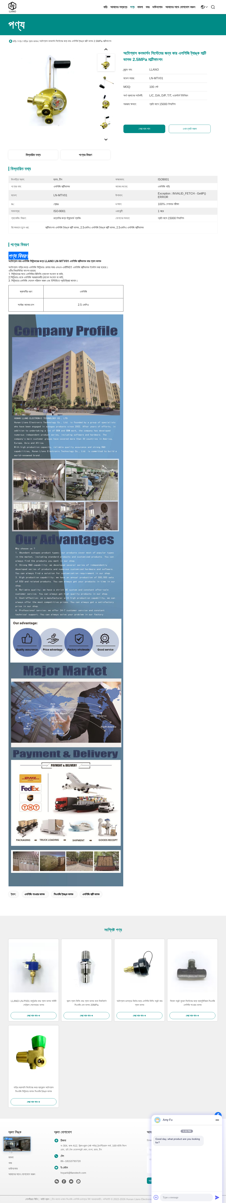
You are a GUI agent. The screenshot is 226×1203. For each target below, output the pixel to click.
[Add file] (156, 1197)
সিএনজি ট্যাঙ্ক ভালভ (63, 894)
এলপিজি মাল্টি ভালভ (91, 894)
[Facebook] (63, 1182)
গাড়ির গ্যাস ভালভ (30, 41)
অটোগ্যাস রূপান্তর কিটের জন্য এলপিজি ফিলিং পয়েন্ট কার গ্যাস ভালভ (139, 1003)
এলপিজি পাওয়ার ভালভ (35, 894)
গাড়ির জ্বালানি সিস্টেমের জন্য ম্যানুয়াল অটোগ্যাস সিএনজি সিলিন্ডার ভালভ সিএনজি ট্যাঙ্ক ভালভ (33, 1089)
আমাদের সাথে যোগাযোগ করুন (180, 7)
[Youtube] (71, 1182)
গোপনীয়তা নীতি (31, 1199)
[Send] (217, 1197)
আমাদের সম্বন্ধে (118, 7)
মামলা (140, 7)
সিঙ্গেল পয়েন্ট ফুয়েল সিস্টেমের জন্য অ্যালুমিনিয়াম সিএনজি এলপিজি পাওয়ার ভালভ (192, 1003)
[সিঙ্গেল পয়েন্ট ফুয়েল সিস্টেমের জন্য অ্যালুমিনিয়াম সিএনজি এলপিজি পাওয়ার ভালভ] (192, 967)
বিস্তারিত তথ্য (33, 155)
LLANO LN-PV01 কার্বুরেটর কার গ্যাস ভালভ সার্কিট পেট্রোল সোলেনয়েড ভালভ (33, 1003)
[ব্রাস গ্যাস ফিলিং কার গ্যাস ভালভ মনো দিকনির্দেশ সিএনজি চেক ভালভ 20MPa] (86, 967)
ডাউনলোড (157, 7)
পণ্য (132, 7)
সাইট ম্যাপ (45, 1199)
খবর (148, 7)
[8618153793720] (78, 1182)
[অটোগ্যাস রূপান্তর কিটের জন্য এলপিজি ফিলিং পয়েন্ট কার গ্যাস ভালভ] (139, 967)
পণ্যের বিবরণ (85, 155)
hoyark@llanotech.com (73, 1172)
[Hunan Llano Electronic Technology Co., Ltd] (12, 7)
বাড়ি (105, 7)
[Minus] (217, 1120)
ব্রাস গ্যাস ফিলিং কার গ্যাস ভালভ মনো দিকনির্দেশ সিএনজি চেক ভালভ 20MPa (86, 1003)
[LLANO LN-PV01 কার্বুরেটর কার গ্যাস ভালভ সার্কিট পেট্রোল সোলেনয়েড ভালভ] (33, 967)
